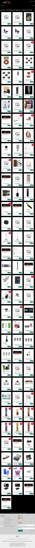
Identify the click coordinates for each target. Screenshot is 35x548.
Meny (3, 5)
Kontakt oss (24, 512)
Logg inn (20, 512)
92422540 (20, 541)
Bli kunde (13, 512)
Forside (1, 7)
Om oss (17, 512)
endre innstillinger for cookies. (21, 546)
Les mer (15, 546)
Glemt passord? (32, 530)
